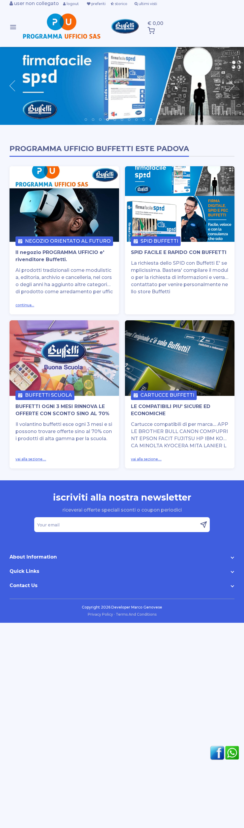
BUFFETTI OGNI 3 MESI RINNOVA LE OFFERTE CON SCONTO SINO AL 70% (62, 410)
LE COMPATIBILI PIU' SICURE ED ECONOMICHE (170, 410)
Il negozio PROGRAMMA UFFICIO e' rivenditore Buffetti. (59, 256)
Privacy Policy (101, 614)
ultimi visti (147, 3)
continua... (24, 305)
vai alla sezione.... (30, 459)
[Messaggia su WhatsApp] (231, 752)
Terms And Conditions (136, 614)
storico (120, 3)
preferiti (98, 3)
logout (72, 3)
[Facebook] (216, 752)
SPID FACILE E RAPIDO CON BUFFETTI (178, 252)
